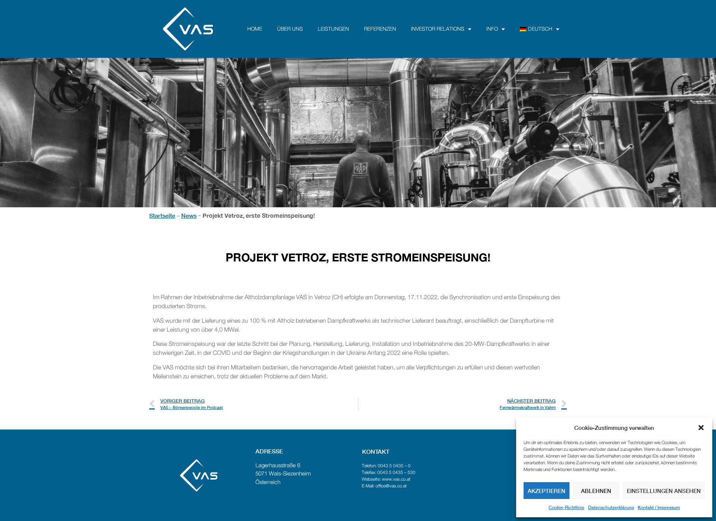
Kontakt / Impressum (659, 507)
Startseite (162, 215)
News (189, 215)
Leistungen (333, 29)
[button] (701, 427)
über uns (290, 29)
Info (492, 29)
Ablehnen (596, 490)
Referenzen (380, 29)
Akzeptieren (546, 490)
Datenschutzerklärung (611, 507)
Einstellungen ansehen (664, 490)
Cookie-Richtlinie (566, 507)
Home (254, 29)
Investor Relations (437, 29)
